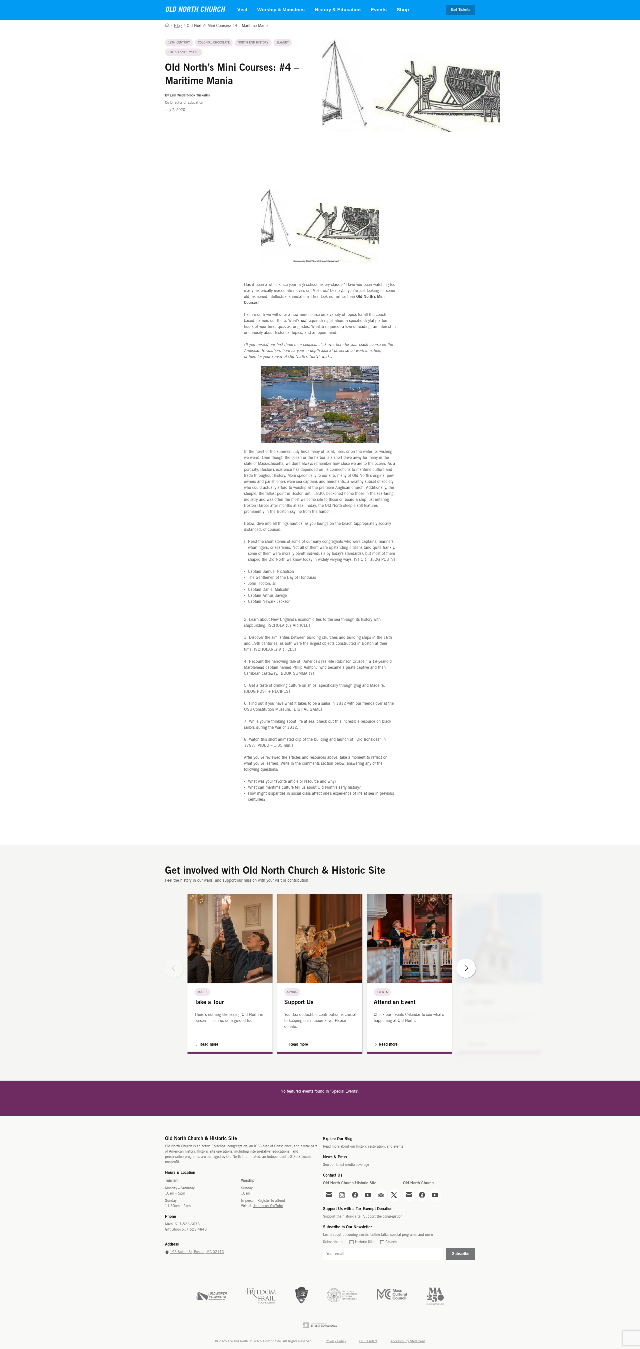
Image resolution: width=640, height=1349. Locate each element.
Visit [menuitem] (242, 9)
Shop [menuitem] (403, 9)
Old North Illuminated (243, 1157)
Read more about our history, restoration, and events (363, 1146)
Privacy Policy (336, 1341)
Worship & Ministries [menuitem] (281, 9)
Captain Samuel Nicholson (271, 572)
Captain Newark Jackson (269, 602)
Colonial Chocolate (214, 42)
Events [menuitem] (379, 9)
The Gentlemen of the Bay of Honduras (282, 578)
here (339, 345)
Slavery (282, 42)
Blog (178, 26)
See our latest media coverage (346, 1165)
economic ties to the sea (319, 620)
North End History (253, 42)
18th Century (179, 42)
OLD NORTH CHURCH (195, 10)
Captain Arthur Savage (267, 596)
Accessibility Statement (407, 1341)
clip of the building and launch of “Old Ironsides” (338, 739)
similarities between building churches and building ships (321, 638)
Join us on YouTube (268, 1206)
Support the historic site (341, 1216)
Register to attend (271, 1201)
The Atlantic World (184, 52)
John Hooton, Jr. (262, 584)
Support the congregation (382, 1216)
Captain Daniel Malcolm (268, 590)
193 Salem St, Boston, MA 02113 (197, 1252)
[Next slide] (466, 968)
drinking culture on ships (295, 685)
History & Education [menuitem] (338, 9)
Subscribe (460, 1254)
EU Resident (368, 1341)
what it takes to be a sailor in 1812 (316, 703)
